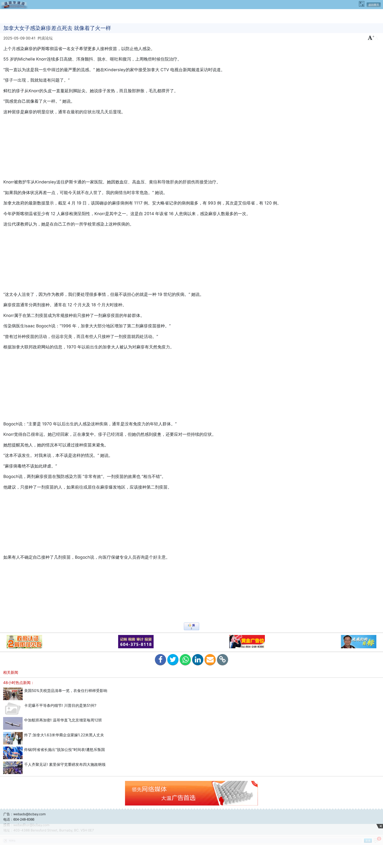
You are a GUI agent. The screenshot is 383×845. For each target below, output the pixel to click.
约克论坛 (45, 38)
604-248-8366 (23, 819)
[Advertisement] (191, 15)
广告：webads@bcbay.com (24, 814)
